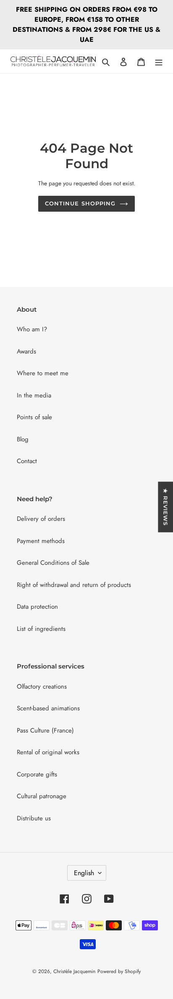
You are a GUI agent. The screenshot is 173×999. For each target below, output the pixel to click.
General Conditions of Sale (53, 562)
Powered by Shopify (119, 971)
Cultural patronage (41, 796)
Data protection (37, 606)
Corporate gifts (37, 774)
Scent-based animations (48, 708)
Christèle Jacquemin (74, 971)
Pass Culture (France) (45, 730)
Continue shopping (80, 203)
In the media (34, 395)
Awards (26, 351)
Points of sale (34, 417)
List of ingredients (41, 628)
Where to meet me (42, 373)
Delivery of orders (41, 518)
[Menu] (159, 61)
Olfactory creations (42, 686)
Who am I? (32, 329)
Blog (23, 439)
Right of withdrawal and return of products (74, 584)
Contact (27, 461)
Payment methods (41, 541)
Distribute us (34, 818)
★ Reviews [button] (165, 506)
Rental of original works (48, 752)
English (84, 873)
